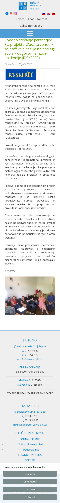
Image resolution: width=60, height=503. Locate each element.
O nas (30, 19)
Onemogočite (30, 481)
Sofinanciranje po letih (31, 444)
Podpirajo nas (31, 449)
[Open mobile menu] (30, 33)
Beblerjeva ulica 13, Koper (31, 411)
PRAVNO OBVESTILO (30, 455)
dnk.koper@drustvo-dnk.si (31, 424)
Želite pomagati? (31, 25)
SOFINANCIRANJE (30, 439)
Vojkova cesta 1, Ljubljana (31, 346)
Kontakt (41, 19)
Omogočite (30, 473)
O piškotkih (30, 497)
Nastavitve (30, 489)
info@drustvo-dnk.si (31, 359)
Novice (19, 19)
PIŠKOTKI (30, 460)
